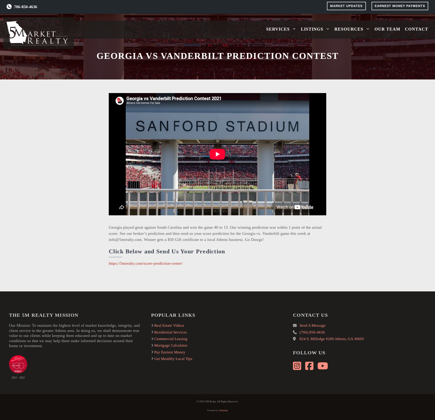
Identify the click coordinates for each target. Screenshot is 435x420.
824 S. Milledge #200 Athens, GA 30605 (332, 339)
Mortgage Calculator (171, 345)
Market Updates (346, 6)
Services (278, 29)
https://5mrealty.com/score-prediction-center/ (146, 263)
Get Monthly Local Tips (173, 359)
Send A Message (313, 325)
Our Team (387, 29)
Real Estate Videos (169, 325)
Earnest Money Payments (400, 6)
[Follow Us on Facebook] (310, 365)
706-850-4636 (25, 7)
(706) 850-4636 (312, 332)
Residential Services (170, 332)
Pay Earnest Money (169, 352)
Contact (416, 29)
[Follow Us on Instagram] (297, 365)
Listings (312, 29)
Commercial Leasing (170, 339)
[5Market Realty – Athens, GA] (39, 33)
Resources (348, 29)
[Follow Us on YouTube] (322, 365)
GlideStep (223, 410)
